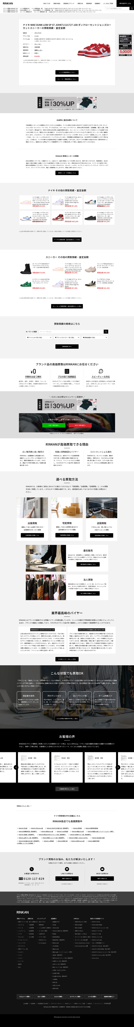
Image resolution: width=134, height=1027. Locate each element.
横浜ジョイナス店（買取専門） (60, 967)
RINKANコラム (42, 940)
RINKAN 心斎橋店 (49, 841)
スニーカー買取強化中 (26, 11)
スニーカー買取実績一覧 (40, 11)
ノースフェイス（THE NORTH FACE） (83, 896)
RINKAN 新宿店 (77, 828)
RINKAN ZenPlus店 (97, 940)
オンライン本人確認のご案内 (82, 937)
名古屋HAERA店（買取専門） (60, 976)
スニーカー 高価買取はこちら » (67, 79)
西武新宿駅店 (56, 937)
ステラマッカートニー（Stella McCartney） (38, 898)
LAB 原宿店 (55, 946)
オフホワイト (21, 946)
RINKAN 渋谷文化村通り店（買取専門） (58, 828)
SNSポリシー (68, 1003)
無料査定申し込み (125, 3)
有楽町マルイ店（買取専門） (60, 961)
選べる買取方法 (33, 922)
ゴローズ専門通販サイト (98, 943)
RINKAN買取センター (25, 10)
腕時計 (20, 964)
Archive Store (95, 958)
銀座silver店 (55, 949)
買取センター (38, 50)
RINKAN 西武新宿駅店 (92, 828)
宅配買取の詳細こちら (67, 535)
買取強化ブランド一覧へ (23, 806)
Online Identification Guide (82, 943)
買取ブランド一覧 (23, 922)
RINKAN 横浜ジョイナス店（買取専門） (54, 838)
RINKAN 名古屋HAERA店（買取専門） (29, 841)
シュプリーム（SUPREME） (35, 896)
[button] (53, 425)
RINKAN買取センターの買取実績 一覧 (43, 10)
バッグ (20, 955)
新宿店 (54, 934)
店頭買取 (31, 931)
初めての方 (46, 3)
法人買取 (31, 937)
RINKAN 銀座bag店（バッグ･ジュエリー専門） (101, 831)
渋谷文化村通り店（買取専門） (60, 931)
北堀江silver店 (56, 985)
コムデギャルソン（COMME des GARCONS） (98, 895)
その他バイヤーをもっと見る (67, 659)
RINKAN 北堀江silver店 (77, 841)
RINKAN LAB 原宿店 (62, 831)
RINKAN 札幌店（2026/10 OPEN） (78, 838)
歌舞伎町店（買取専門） (58, 940)
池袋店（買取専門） (57, 955)
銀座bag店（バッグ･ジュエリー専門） (62, 952)
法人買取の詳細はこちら (88, 593)
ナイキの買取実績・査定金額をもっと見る (67, 240)
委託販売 (31, 934)
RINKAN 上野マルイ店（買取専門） (29, 838)
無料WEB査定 (78, 925)
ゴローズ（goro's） (90, 898)
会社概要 (25, 1003)
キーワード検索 (31, 332)
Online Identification (80, 946)
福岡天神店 (55, 988)
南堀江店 (54, 982)
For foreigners (42, 943)
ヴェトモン (21, 937)
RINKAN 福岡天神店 (93, 841)
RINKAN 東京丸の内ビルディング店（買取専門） (52, 834)
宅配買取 (31, 925)
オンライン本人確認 (80, 940)
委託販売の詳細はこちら (88, 564)
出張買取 (31, 928)
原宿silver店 (55, 943)
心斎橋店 (54, 979)
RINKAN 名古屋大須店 (98, 838)
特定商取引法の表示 (43, 1003)
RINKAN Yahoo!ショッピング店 (100, 928)
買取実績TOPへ (67, 346)
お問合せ (89, 1003)
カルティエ (21, 925)
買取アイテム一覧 (23, 949)
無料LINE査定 (78, 928)
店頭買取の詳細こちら (101, 535)
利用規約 (33, 1003)
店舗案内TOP (56, 922)
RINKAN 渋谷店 (23, 828)
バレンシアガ (21, 943)
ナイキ (36, 36)
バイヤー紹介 (42, 937)
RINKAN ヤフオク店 (97, 931)
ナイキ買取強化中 (24, 8)
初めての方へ (42, 922)
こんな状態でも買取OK (45, 928)
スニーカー (37, 44)
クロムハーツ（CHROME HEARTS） (74, 898)
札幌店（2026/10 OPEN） (59, 970)
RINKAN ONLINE (96, 922)
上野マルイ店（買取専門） (59, 964)
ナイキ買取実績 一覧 (37, 8)
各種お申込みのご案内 (81, 922)
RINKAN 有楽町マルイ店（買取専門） (81, 834)
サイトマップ (98, 1003)
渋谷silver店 (55, 928)
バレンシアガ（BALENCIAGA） (51, 896)
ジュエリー (21, 952)
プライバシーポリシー (57, 1003)
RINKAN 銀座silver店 (78, 831)
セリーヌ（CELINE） (69, 895)
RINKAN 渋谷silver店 (37, 828)
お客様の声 (42, 934)
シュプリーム (21, 931)
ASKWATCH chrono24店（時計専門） (102, 955)
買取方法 (80, 3)
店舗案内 (97, 3)
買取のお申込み (79, 931)
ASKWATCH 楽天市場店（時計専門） (101, 949)
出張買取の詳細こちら (32, 535)
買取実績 (89, 3)
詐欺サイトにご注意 (79, 1003)
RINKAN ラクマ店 (96, 934)
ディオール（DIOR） (81, 895)
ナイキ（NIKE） (112, 896)
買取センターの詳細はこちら (67, 173)
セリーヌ (20, 928)
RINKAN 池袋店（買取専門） (27, 834)
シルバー (20, 958)
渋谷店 (54, 925)
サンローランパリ (23, 940)
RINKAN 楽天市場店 (97, 925)
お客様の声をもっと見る (67, 789)
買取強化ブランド (68, 3)
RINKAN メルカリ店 (97, 937)
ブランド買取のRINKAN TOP (10, 8)
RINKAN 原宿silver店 (47, 831)
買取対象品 (56, 3)
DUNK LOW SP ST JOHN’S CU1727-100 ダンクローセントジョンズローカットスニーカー (68, 8)
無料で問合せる (67, 878)
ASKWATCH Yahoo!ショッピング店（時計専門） (104, 952)
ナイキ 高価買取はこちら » (67, 72)
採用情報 (106, 1003)
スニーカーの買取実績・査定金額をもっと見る (67, 306)
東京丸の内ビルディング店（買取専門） (63, 958)
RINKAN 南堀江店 (62, 841)
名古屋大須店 (56, 973)
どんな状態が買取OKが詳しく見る (67, 719)
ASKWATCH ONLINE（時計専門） (100, 946)
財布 (19, 967)
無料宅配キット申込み (81, 934)
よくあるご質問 (108, 3)
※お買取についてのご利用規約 (25, 843)
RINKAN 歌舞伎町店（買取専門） (28, 831)
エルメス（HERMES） (42, 895)
